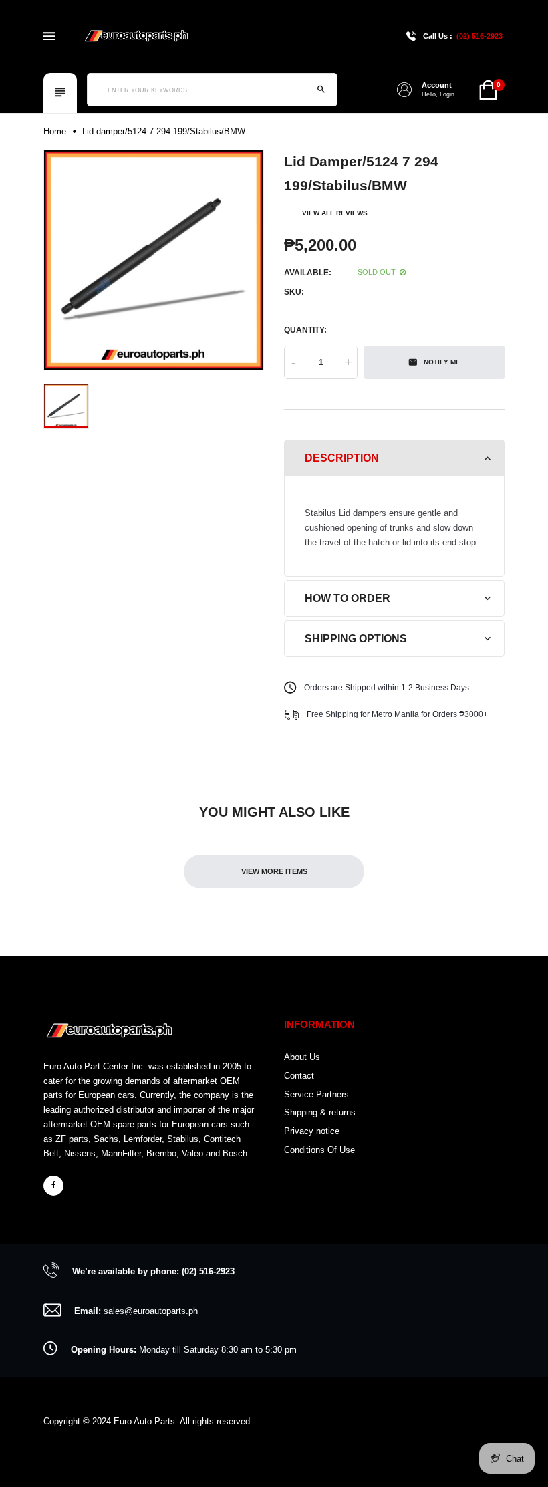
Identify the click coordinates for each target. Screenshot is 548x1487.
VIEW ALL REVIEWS (335, 213)
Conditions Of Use (319, 1150)
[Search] (320, 89)
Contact (299, 1076)
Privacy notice (311, 1131)
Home (54, 131)
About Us (302, 1057)
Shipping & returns (320, 1112)
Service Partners (316, 1094)
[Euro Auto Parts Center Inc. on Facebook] (53, 1186)
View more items (274, 871)
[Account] (404, 90)
